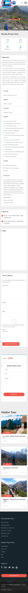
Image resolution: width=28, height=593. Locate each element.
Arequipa (3, 551)
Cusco (4, 438)
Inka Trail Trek (4, 536)
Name (3, 311)
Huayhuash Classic (5, 525)
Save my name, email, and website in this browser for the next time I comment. (13, 325)
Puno (2, 554)
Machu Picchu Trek (5, 533)
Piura (2, 557)
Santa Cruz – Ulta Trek (6, 530)
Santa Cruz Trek (4, 522)
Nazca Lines (4, 549)
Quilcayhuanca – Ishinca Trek (7, 527)
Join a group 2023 (14, 575)
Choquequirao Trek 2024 (10, 468)
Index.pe (9, 589)
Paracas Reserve (4, 546)
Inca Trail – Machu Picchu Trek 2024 (14, 436)
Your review (5, 285)
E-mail (4, 302)
